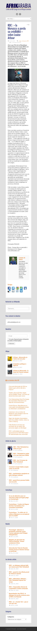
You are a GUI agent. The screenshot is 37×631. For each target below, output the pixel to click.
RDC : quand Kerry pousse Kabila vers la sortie (19, 481)
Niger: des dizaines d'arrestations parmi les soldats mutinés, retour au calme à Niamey (19, 420)
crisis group (24, 40)
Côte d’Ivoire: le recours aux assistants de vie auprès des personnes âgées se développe (17, 426)
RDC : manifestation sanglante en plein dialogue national (19, 474)
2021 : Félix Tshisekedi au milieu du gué (20, 447)
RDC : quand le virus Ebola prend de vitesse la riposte (19, 572)
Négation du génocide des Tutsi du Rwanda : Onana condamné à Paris (17, 541)
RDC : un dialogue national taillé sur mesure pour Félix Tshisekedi (19, 566)
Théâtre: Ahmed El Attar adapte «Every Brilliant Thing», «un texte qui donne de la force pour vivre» (19, 394)
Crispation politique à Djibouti (19, 364)
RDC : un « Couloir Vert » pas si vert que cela (18, 602)
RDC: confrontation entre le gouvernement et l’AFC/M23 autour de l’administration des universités (18, 432)
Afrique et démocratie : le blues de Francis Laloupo (20, 371)
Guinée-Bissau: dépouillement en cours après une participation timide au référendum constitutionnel (19, 407)
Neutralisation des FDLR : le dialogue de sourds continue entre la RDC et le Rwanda (19, 595)
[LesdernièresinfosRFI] (13, 380)
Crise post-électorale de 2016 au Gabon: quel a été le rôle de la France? (18, 388)
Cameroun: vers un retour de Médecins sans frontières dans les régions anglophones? (18, 413)
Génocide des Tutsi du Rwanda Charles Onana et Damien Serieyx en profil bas (19, 549)
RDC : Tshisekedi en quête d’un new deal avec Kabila (21, 454)
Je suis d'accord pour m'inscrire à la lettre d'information (18, 340)
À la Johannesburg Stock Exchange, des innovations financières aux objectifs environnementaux (19, 400)
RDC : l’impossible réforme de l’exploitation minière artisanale (18, 587)
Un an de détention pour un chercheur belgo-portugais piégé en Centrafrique (19, 497)
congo (20, 40)
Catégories (10, 617)
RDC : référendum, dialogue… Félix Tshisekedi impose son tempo (18, 580)
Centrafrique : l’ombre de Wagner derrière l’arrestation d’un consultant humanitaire (19, 505)
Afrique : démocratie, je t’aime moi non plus (20, 358)
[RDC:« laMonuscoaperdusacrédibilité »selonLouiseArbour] (17, 31)
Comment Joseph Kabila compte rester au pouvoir (18, 467)
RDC (28, 40)
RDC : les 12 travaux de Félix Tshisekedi (20, 461)
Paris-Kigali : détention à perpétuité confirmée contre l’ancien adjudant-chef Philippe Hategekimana (18, 532)
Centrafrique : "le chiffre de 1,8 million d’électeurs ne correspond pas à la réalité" (19, 514)
